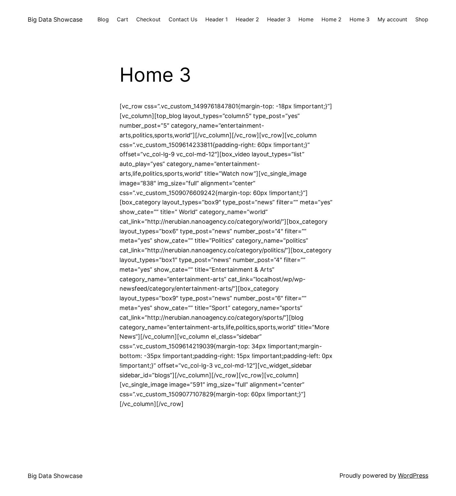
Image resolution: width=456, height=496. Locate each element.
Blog (103, 19)
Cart (122, 19)
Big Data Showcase (55, 19)
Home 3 (360, 19)
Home (305, 19)
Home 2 (331, 19)
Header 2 (247, 19)
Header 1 (216, 19)
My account (392, 19)
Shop (421, 19)
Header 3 (278, 19)
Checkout (148, 19)
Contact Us (183, 19)
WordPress (413, 475)
